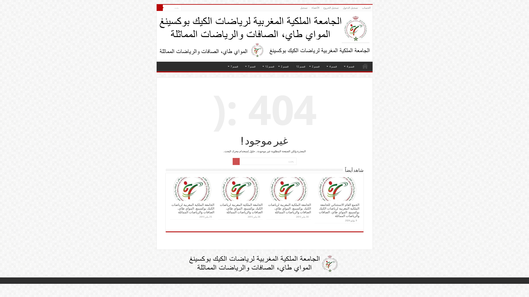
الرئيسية (365, 66)
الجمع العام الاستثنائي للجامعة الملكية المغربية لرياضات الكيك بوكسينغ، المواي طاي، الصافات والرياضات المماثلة (339, 210)
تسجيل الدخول (350, 7)
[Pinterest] (196, 8)
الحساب (366, 7)
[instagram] (184, 8)
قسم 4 (350, 66)
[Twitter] (200, 8)
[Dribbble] (192, 8)
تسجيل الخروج (331, 7)
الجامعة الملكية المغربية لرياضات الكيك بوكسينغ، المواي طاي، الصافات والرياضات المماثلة (289, 208)
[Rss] (208, 8)
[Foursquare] (188, 8)
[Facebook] (204, 8)
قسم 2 (315, 66)
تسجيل (303, 7)
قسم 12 (300, 66)
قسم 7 (251, 66)
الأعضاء (315, 7)
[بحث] (160, 8)
